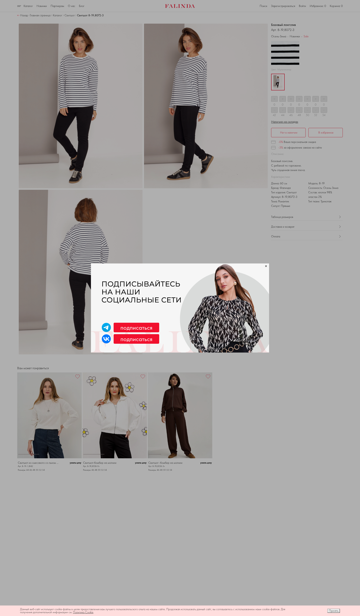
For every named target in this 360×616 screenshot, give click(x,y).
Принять (333, 611)
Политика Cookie (83, 612)
